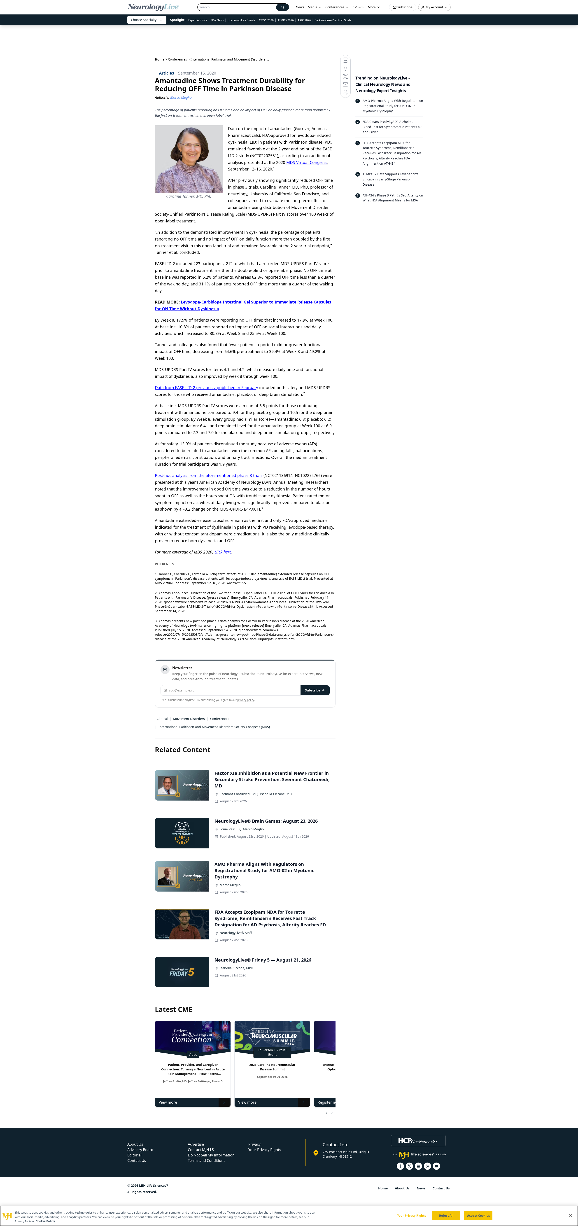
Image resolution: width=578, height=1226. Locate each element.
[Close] (571, 1215)
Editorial (134, 1155)
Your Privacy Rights (264, 1149)
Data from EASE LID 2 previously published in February (206, 387)
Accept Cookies (478, 1215)
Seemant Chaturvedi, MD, (239, 794)
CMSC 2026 (266, 20)
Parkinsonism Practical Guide (333, 20)
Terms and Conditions (206, 1160)
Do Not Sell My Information (211, 1155)
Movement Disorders (189, 719)
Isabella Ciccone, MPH (277, 794)
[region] (289, 1216)
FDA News (217, 20)
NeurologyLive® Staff (236, 933)
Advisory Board (140, 1149)
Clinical (162, 719)
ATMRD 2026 (285, 20)
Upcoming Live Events (241, 20)
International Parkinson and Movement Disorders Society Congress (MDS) (214, 727)
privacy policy (245, 700)
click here (222, 552)
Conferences (334, 7)
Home (159, 59)
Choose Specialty (143, 20)
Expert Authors (197, 20)
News (300, 7)
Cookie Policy (45, 1221)
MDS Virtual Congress (306, 162)
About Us (135, 1144)
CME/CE (358, 7)
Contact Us (136, 1160)
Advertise (196, 1144)
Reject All (446, 1215)
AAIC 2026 (304, 20)
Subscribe (312, 690)
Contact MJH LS (201, 1149)
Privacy (254, 1144)
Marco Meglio (253, 829)
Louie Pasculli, (230, 829)
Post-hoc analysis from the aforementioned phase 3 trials (208, 475)
